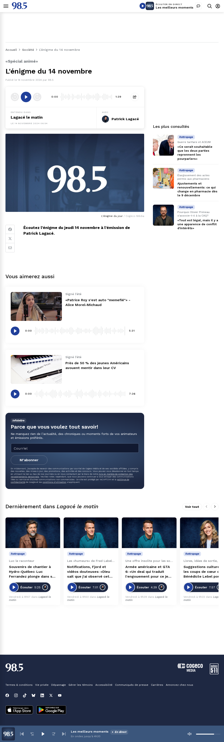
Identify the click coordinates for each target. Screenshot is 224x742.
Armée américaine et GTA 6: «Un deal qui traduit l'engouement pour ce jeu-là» (148, 572)
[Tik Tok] (24, 695)
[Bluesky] (33, 695)
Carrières (157, 684)
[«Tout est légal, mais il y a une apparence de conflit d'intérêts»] (163, 215)
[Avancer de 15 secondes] (37, 97)
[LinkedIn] (42, 695)
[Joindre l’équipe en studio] (198, 6)
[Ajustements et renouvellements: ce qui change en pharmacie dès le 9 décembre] (163, 178)
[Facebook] (10, 229)
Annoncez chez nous (179, 684)
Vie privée (42, 684)
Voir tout (192, 506)
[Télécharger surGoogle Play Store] (51, 710)
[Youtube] (59, 695)
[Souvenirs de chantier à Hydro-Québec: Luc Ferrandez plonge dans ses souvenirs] (32, 532)
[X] (51, 695)
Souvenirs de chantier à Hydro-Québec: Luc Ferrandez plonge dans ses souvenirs (32, 572)
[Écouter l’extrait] (26, 97)
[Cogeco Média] (190, 670)
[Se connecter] (217, 6)
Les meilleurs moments (174, 7)
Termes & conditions (19, 684)
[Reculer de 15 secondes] (15, 97)
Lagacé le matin (27, 117)
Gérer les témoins (80, 684)
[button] (22, 734)
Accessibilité (103, 684)
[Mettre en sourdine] (189, 734)
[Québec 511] (214, 673)
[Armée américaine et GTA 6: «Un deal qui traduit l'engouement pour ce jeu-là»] (149, 532)
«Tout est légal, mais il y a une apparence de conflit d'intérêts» (197, 224)
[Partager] (135, 97)
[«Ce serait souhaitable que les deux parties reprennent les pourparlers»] (163, 145)
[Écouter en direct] (142, 5)
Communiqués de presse (131, 684)
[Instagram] (16, 695)
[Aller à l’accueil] (19, 8)
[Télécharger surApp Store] (19, 710)
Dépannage (58, 684)
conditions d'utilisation (54, 482)
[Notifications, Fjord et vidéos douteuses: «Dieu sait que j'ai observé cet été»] (91, 532)
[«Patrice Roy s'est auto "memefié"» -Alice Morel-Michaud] (36, 306)
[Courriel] (10, 247)
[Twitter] (10, 238)
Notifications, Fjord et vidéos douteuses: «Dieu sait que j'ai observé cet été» (88, 572)
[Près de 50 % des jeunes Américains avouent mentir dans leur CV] (36, 369)
